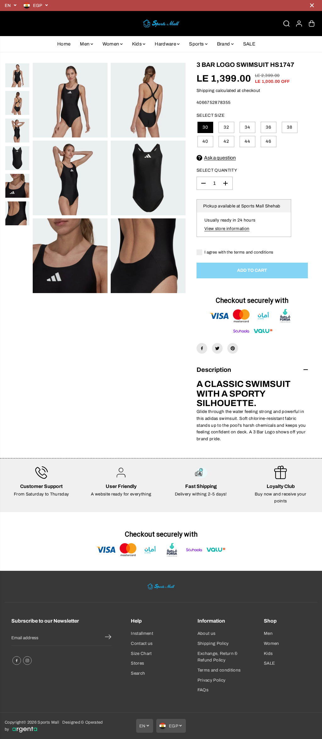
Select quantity (217, 170)
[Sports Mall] (161, 23)
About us (206, 633)
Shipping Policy (213, 643)
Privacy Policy (211, 680)
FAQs (202, 690)
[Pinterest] (232, 348)
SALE (249, 43)
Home (63, 43)
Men (85, 43)
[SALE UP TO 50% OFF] (178, 5)
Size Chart (141, 653)
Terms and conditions (219, 670)
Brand (224, 43)
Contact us (142, 643)
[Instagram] (27, 660)
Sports (197, 43)
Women (111, 43)
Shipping (206, 90)
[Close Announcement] (312, 5)
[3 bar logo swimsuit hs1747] (70, 100)
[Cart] (311, 23)
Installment (142, 633)
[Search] (286, 23)
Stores (137, 663)
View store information (226, 228)
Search (138, 673)
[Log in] (299, 23)
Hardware (166, 43)
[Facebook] (202, 348)
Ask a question (220, 157)
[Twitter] (217, 348)
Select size (211, 115)
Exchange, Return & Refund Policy (217, 657)
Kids (137, 43)
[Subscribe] (108, 638)
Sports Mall (48, 722)
